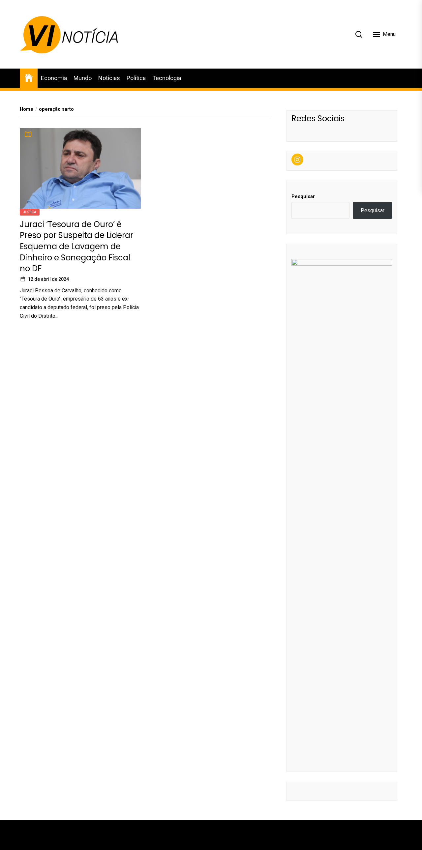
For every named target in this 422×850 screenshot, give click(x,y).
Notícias (109, 77)
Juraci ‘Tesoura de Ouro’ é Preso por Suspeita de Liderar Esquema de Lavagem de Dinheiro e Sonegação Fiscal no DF (76, 246)
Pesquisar (303, 196)
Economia (54, 77)
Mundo (83, 77)
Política (136, 77)
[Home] (29, 77)
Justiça (29, 212)
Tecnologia (166, 77)
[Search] (358, 34)
